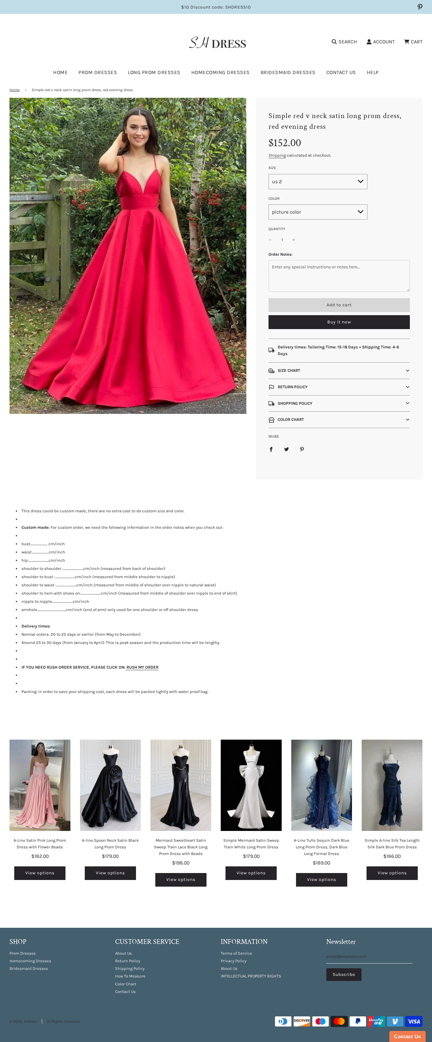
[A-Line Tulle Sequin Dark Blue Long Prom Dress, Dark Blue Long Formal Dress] (321, 785)
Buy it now (339, 322)
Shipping (277, 155)
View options (39, 873)
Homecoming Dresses (220, 72)
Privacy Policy (233, 960)
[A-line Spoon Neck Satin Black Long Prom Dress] (110, 785)
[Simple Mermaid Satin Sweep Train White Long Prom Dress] (251, 785)
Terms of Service (236, 953)
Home (60, 72)
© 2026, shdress (23, 1021)
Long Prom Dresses (154, 72)
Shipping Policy (130, 968)
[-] (270, 240)
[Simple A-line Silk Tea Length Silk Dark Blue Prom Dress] (392, 785)
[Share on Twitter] (286, 449)
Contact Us (341, 72)
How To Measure (130, 976)
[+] (293, 240)
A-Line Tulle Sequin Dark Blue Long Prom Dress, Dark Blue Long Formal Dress (321, 847)
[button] (339, 371)
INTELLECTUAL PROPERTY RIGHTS (251, 976)
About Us (123, 953)
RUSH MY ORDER (142, 667)
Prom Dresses (22, 953)
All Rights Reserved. (63, 1021)
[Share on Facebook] (271, 449)
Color (274, 198)
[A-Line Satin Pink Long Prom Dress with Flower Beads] (40, 785)
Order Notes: (280, 254)
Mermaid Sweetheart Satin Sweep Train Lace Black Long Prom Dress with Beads (180, 847)
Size (272, 167)
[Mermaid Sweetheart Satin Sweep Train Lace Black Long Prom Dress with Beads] (180, 785)
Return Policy (127, 960)
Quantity (276, 229)
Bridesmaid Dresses (288, 72)
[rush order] (126, 667)
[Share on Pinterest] (302, 449)
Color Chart (125, 984)
